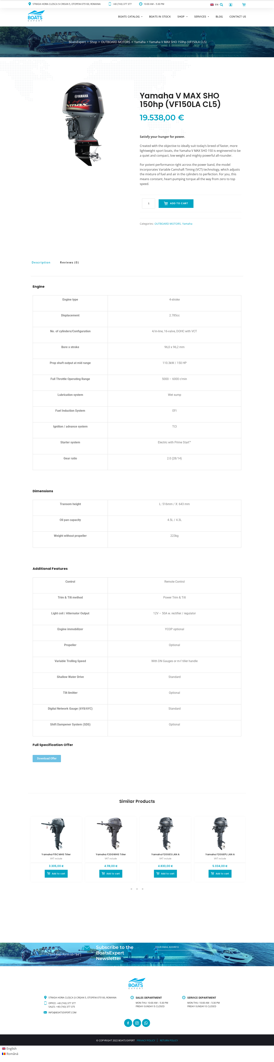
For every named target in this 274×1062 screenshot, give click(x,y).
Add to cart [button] (58, 873)
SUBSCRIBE (161, 955)
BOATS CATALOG (129, 16)
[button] (221, 4)
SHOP (181, 16)
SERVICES (200, 16)
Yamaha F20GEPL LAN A (220, 854)
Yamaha (187, 223)
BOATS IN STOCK (160, 16)
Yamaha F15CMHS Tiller (56, 854)
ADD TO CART (179, 203)
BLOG (219, 16)
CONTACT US (237, 16)
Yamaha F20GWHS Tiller (111, 854)
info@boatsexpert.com (62, 1012)
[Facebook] (128, 1023)
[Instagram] (137, 1023)
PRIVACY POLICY (146, 1040)
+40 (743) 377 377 (122, 4)
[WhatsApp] (146, 1023)
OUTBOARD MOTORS (168, 223)
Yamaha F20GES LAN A (165, 854)
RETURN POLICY (169, 1040)
